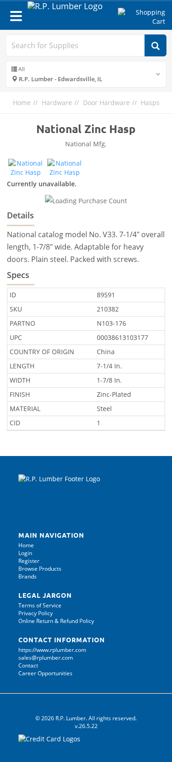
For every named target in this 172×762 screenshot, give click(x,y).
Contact (28, 665)
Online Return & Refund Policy (56, 621)
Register (28, 561)
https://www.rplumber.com (52, 650)
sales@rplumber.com (45, 658)
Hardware (57, 102)
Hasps (150, 102)
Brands (27, 576)
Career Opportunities (45, 673)
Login (25, 553)
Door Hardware (106, 102)
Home (22, 102)
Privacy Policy (35, 613)
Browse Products (39, 569)
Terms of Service (39, 605)
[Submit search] (155, 45)
